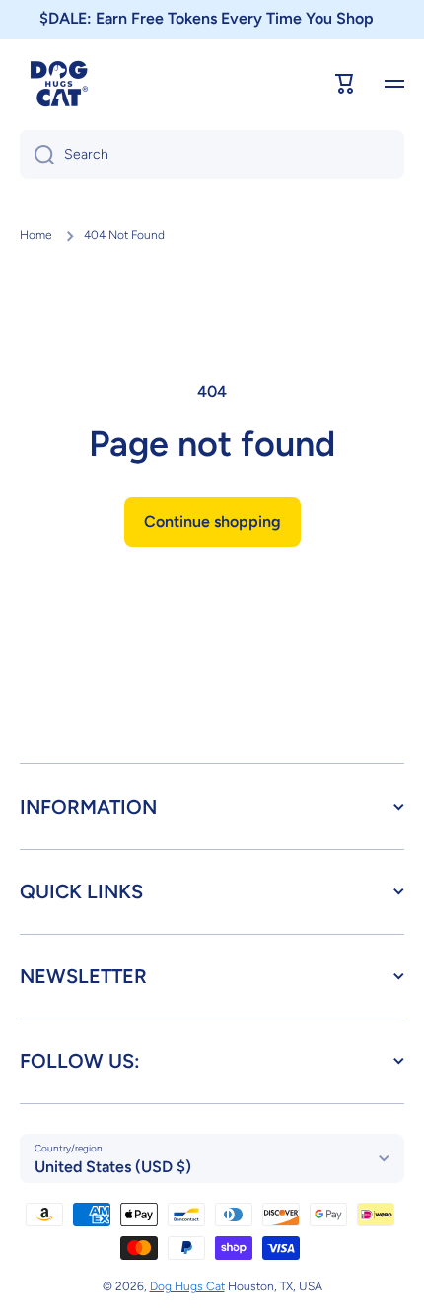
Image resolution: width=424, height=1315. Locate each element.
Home (36, 235)
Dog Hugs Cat (187, 1286)
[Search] (37, 154)
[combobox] (212, 154)
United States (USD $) (113, 1166)
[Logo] (59, 83)
